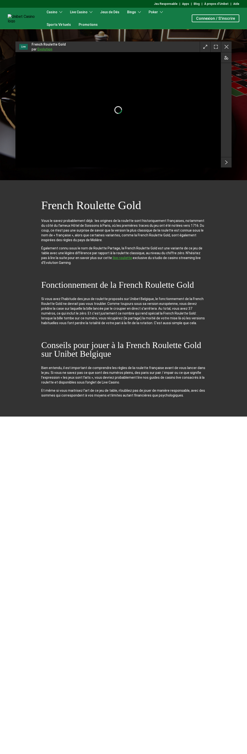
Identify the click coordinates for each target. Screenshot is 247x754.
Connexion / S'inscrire (215, 18)
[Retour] (226, 46)
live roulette (122, 258)
